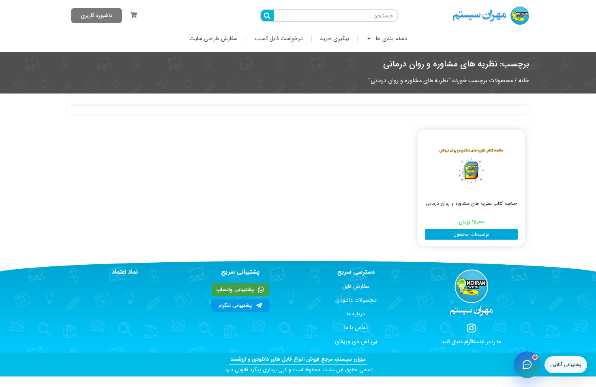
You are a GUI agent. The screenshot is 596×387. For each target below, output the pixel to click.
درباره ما (356, 313)
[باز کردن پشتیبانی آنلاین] (527, 364)
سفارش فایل (356, 286)
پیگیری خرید (334, 38)
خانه (524, 80)
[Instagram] (471, 328)
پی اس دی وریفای (356, 341)
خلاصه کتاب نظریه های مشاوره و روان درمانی (471, 203)
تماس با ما (356, 327)
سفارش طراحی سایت (213, 38)
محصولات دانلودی (356, 300)
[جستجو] (267, 15)
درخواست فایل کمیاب (279, 38)
